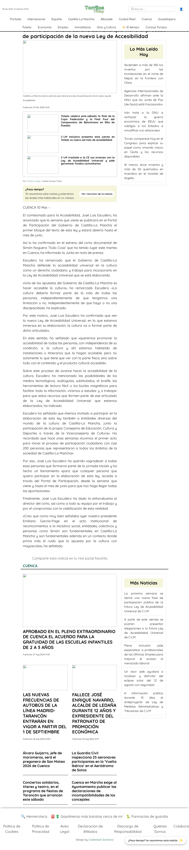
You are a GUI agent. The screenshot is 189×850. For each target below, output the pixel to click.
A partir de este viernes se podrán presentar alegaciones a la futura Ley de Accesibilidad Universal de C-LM (143, 628)
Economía (44, 27)
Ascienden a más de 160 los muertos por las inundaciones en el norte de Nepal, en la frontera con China (143, 73)
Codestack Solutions (101, 839)
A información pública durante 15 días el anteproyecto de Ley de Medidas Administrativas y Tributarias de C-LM (143, 702)
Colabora (181, 826)
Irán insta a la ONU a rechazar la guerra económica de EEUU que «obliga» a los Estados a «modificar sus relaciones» (143, 121)
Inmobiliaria (83, 27)
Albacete (107, 19)
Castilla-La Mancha (81, 19)
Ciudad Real (127, 19)
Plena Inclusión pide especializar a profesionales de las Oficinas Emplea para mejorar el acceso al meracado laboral (143, 654)
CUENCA (30, 565)
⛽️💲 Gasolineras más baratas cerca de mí (86, 816)
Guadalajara (167, 19)
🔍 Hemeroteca (34, 816)
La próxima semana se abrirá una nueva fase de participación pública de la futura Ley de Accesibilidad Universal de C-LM (143, 602)
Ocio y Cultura (106, 27)
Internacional (36, 19)
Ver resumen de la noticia (96, 193)
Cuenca (147, 19)
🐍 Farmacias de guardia (147, 816)
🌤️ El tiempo (130, 27)
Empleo (63, 27)
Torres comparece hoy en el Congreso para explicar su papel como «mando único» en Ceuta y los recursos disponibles (143, 147)
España (56, 19)
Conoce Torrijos (156, 27)
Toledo (27, 27)
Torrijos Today (33, 181)
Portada (15, 19)
